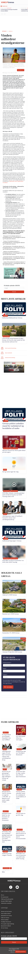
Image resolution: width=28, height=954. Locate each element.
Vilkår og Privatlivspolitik (7, 899)
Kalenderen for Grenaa (6, 915)
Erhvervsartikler (5, 919)
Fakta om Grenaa (5, 917)
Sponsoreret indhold (6, 926)
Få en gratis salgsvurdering (7, 923)
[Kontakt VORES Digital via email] (17, 887)
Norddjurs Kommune (6, 921)
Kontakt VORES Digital (6, 901)
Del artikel (20, 70)
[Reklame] (14, 273)
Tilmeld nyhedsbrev (20, 951)
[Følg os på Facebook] (10, 887)
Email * (4, 668)
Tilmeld (14, 291)
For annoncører (4, 897)
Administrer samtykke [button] (6, 903)
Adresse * (5, 674)
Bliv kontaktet (8, 687)
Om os (2, 895)
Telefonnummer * (7, 662)
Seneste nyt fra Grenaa (6, 911)
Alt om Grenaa (4, 928)
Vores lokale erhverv (6, 913)
